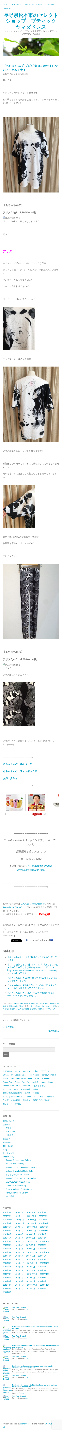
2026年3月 (42, 1212)
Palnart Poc (7, 1082)
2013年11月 (32, 1263)
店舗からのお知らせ (17, 1006)
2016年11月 (44, 1230)
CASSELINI (45, 1071)
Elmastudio (49, 1424)
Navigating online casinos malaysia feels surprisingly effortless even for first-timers (32, 1367)
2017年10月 (32, 1227)
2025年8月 (7, 1216)
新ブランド (7, 1104)
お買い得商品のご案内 (12, 1093)
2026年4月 (30, 1212)
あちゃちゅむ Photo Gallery (17, 1175)
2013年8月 (19, 1267)
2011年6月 (42, 1288)
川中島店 (9, 1135)
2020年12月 (8, 1220)
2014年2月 (42, 1259)
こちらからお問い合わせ (33, 903)
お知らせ (52, 1003)
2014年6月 (42, 1256)
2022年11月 (19, 1216)
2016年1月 (7, 1241)
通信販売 (33, 1009)
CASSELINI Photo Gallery (16, 1185)
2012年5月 (7, 1281)
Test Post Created (19, 1308)
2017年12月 (19, 1227)
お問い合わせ (29, 4)
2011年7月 (30, 1288)
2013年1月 (7, 1274)
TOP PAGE (8, 1146)
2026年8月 (7, 1212)
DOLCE (6, 1075)
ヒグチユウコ (31, 1096)
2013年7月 (30, 1267)
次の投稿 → (53, 1031)
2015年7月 (30, 1245)
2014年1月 (7, 1263)
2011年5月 (7, 1292)
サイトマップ (8, 1153)
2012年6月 (42, 1278)
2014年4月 (19, 1259)
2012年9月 (7, 1278)
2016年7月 (30, 1234)
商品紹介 (26, 1100)
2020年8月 (20, 1220)
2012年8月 (19, 1278)
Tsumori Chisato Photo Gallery (18, 1160)
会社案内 (6, 1139)
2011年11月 (32, 1285)
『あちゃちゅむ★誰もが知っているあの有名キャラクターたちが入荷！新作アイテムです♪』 (33, 986)
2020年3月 (7, 1223)
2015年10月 (45, 1241)
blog (6, 4)
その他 (27, 1093)
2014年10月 (45, 1252)
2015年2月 (42, 1249)
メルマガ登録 (49, 4)
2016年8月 (19, 1234)
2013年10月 (45, 1263)
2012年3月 (30, 1281)
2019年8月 (31, 1223)
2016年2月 (42, 1238)
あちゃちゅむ (34, 1003)
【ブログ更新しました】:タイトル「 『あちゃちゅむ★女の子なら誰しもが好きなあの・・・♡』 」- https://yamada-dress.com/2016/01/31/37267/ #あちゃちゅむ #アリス (32, 969)
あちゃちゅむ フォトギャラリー (21, 771)
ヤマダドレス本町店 (11, 1100)
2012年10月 (45, 1274)
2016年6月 (42, 1234)
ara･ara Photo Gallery (15, 1164)
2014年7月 (30, 1256)
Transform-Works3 (12, 907)
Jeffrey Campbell (49, 1075)
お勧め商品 (44, 1003)
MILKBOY (46, 1078)
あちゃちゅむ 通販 (49, 1006)
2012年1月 (7, 1285)
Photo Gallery (16, 4)
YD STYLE (27, 1086)
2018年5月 (7, 1227)
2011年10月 (45, 1285)
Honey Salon (34, 1075)
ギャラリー (10, 1131)
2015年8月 (19, 1245)
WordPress (24, 1424)
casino (35, 1071)
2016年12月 (31, 1230)
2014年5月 (7, 1259)
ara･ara (26, 1071)
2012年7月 (30, 1278)
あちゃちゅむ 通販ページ (17, 764)
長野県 (40, 1009)
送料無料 (25, 1009)
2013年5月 (7, 1270)
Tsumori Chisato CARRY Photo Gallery (21, 1167)
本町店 (8, 1128)
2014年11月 (32, 1252)
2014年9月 (7, 1256)
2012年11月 (32, 1274)
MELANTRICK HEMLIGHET (21, 1078)
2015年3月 (30, 1249)
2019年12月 (19, 1223)
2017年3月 (19, 1230)
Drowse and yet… (18, 1075)
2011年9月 (7, 1288)
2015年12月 (19, 1241)
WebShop (8, 9)
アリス (18, 1009)
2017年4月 (7, 1230)
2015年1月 (7, 1252)
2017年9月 (44, 1227)
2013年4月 (19, 1270)
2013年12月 (19, 1263)
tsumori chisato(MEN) (11, 1086)
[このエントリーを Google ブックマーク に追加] (51, 940)
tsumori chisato (47, 1082)
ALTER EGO (7, 1071)
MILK (37, 1078)
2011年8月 (19, 1288)
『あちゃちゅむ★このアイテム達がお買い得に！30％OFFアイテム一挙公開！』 (31, 994)
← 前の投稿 (8, 1027)
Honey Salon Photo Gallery (17, 1193)
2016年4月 (19, 1238)
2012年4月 (19, 1281)
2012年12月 (19, 1274)
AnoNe (17, 1071)
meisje (5, 1078)
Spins (17, 1082)
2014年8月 (19, 1256)
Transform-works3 (20, 1003)
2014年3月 (30, 1259)
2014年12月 (19, 1252)
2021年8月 (31, 1216)
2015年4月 (19, 1249)
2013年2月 (42, 1270)
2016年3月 (30, 1238)
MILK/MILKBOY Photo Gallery (18, 1182)
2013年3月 (30, 1270)
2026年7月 (19, 1212)
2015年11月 (32, 1241)
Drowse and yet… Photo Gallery (19, 1189)
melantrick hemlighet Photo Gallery (20, 1171)
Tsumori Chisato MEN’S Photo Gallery (21, 1178)
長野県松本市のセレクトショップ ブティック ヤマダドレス (32, 21)
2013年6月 (42, 1267)
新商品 (18, 1104)
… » (26, 1310)
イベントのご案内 (10, 1089)
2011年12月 (19, 1285)
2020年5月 (31, 1220)
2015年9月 (7, 1245)
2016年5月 (7, 1238)
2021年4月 (43, 1216)
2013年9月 (7, 1267)
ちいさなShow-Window (12, 1096)
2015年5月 (7, 1249)
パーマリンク (50, 1009)
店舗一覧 (39, 4)
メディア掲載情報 (47, 1096)
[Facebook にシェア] (27, 940)
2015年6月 (42, 1245)
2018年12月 (44, 1223)
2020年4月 (43, 1220)
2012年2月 (42, 1281)
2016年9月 (7, 1234)
